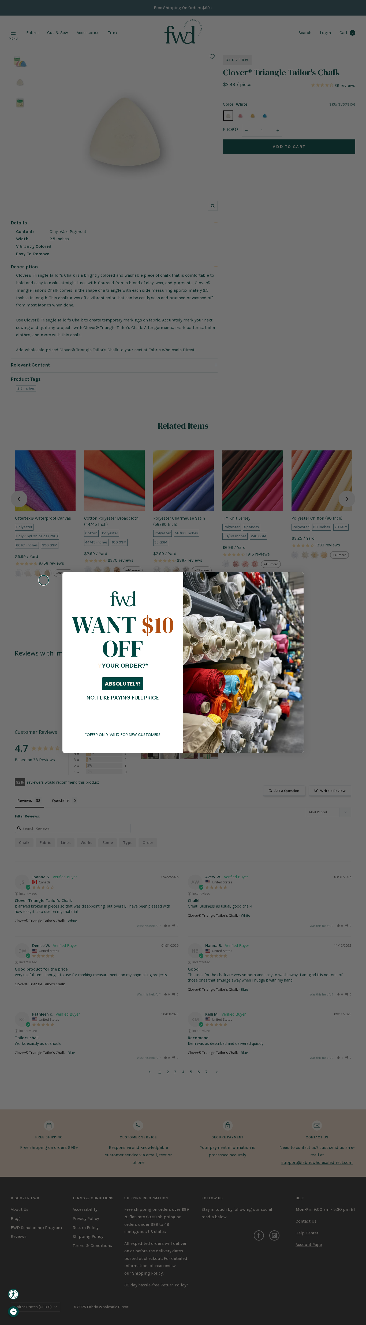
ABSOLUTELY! (123, 683)
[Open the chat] (13, 1311)
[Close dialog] (43, 580)
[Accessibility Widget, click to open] (13, 1294)
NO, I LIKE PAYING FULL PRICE (123, 697)
